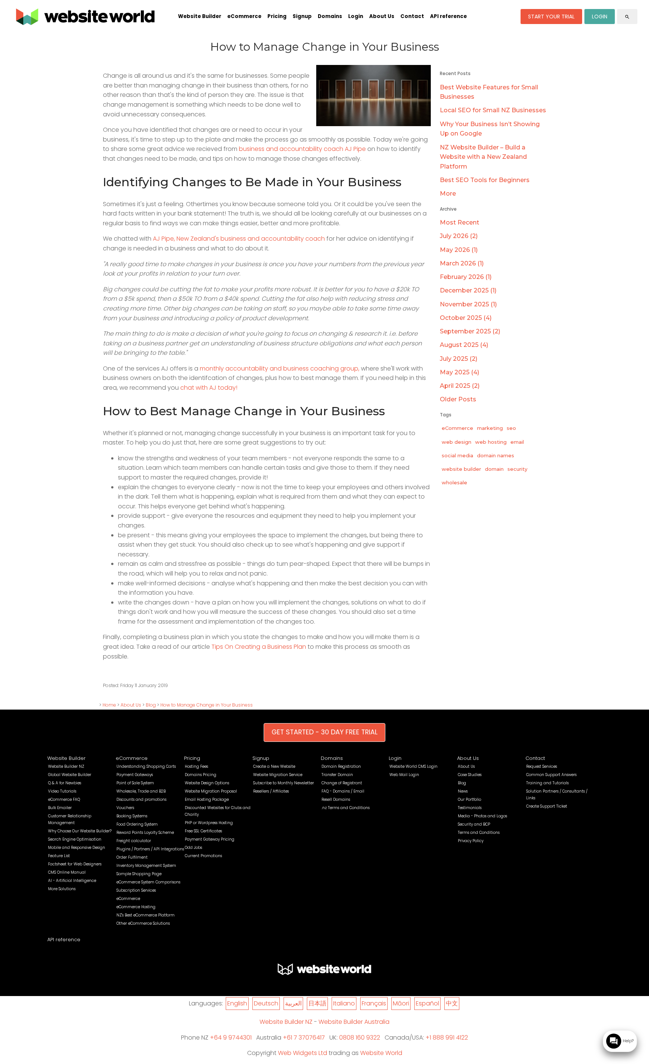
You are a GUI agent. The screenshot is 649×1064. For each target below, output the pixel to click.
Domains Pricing (200, 775)
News (463, 791)
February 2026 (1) (466, 276)
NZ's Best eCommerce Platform (145, 915)
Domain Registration (341, 766)
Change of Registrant (341, 783)
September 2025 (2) (470, 331)
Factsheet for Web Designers (74, 864)
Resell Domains (335, 799)
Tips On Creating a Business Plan (258, 646)
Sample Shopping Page (138, 874)
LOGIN (599, 16)
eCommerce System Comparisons (148, 882)
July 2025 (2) (458, 358)
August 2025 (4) (464, 344)
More (448, 193)
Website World (381, 1053)
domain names (495, 455)
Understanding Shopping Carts (146, 766)
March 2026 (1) (462, 263)
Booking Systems (131, 816)
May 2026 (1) (459, 249)
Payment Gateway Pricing (209, 839)
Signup (302, 16)
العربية (293, 1003)
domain (494, 469)
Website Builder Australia (353, 1021)
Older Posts (458, 399)
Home (109, 705)
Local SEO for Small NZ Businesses (493, 110)
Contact (412, 16)
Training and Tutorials (547, 783)
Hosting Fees (196, 766)
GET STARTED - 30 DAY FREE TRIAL (324, 732)
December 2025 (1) (468, 290)
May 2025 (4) (459, 372)
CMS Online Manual (67, 872)
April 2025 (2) (460, 385)
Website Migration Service (277, 775)
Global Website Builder (69, 775)
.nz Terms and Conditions (345, 808)
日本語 (317, 1003)
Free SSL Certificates (203, 831)
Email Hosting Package (207, 799)
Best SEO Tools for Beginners (485, 180)
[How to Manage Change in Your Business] (373, 124)
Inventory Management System (146, 865)
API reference (448, 16)
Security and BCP (474, 824)
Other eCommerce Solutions (143, 923)
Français (374, 1003)
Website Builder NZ (66, 766)
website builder (461, 469)
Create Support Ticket (546, 806)
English (237, 1003)
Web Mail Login (404, 775)
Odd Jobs (193, 847)
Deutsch (266, 1003)
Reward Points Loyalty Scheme (145, 832)
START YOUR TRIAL (551, 16)
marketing (490, 428)
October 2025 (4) (466, 317)
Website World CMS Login (413, 766)
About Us (381, 16)
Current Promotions (203, 856)
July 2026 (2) (459, 236)
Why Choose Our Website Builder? (80, 831)
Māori (401, 1003)
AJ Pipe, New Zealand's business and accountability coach (239, 238)
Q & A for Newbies (64, 783)
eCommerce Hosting (135, 907)
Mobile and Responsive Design (76, 847)
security (517, 469)
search (627, 17)
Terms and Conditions (479, 832)
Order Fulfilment (132, 857)
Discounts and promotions (141, 799)
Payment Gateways (134, 775)
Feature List (59, 856)
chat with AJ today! (208, 387)
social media (457, 455)
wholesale (454, 482)
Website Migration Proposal (211, 791)
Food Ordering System (137, 824)
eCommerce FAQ (64, 799)
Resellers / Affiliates (271, 791)
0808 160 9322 (359, 1037)
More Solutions (61, 889)
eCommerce (244, 16)
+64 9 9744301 (231, 1037)
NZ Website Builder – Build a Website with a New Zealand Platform (483, 157)
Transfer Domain (337, 775)
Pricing (277, 16)
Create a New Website (274, 766)
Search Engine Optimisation (74, 839)
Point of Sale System (135, 783)
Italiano (344, 1003)
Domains (330, 16)
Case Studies (469, 775)
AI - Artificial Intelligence (72, 880)
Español (427, 1003)
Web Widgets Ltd (302, 1053)
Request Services (541, 766)
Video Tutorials (62, 791)
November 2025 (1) (468, 304)
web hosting (491, 442)
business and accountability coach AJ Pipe (302, 149)
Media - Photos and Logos (482, 816)
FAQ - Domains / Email (342, 791)
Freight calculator (133, 841)
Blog (151, 705)
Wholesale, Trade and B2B (141, 791)
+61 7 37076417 (304, 1037)
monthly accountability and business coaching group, (279, 368)
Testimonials (469, 808)
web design (456, 442)
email (517, 442)
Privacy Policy (470, 841)
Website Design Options (207, 783)
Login (355, 16)
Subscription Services (136, 890)
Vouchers (125, 808)
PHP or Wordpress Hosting (209, 823)
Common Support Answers (551, 775)
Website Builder (199, 16)
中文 (452, 1003)
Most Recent (459, 222)
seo (511, 428)
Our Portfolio (469, 799)
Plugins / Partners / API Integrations (150, 849)
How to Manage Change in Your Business (206, 705)
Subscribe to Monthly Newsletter (283, 783)
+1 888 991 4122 (447, 1037)
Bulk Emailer (60, 808)
